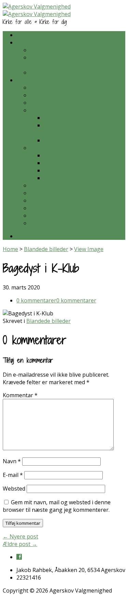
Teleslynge (44, 215)
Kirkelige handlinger (56, 193)
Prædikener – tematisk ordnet (68, 72)
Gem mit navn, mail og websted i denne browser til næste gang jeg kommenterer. (57, 506)
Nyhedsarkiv (46, 102)
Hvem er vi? (44, 87)
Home (10, 249)
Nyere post (20, 536)
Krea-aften (57, 140)
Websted (14, 488)
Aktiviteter (43, 110)
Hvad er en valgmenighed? (64, 200)
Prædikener (31, 42)
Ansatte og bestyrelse (58, 185)
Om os (24, 80)
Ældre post (20, 544)
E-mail (13, 475)
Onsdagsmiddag (64, 117)
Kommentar (20, 395)
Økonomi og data (52, 208)
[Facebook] (19, 235)
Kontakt (40, 223)
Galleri (38, 148)
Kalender (27, 35)
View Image (88, 249)
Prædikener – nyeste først (63, 50)
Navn (12, 461)
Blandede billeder (66, 178)
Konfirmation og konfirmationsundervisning (79, 129)
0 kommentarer (36, 300)
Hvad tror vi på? (50, 95)
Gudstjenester (62, 155)
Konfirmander (61, 163)
